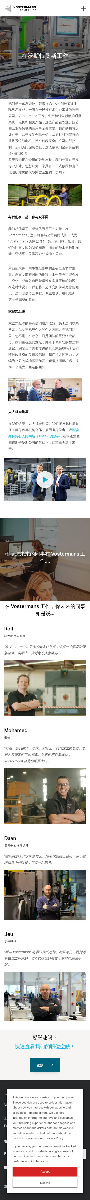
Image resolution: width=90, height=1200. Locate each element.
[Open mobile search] (83, 8)
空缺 (40, 1065)
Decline (45, 1182)
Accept (45, 1171)
